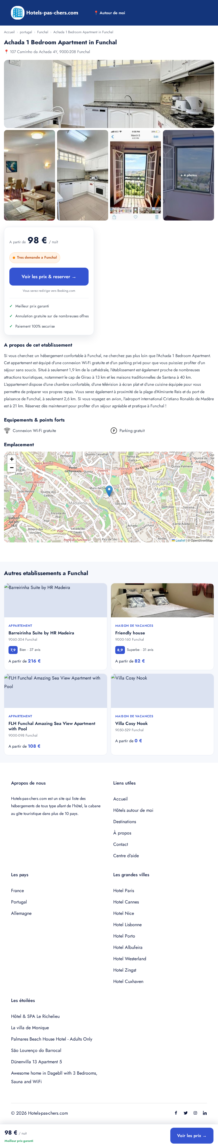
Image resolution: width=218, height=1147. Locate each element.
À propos (122, 833)
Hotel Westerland (129, 958)
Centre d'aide (126, 855)
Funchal (42, 32)
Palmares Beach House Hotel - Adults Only (51, 1039)
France (17, 890)
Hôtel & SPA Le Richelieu (35, 1016)
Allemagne (21, 913)
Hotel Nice (123, 913)
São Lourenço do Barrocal (36, 1050)
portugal (26, 32)
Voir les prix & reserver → (49, 276)
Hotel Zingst (124, 970)
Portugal (19, 902)
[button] (109, 491)
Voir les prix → (192, 1136)
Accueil (9, 32)
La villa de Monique (30, 1027)
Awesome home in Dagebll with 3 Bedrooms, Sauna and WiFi (54, 1077)
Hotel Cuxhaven (128, 981)
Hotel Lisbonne (127, 924)
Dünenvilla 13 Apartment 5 (36, 1061)
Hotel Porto (124, 936)
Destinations (124, 821)
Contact (120, 844)
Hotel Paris (123, 890)
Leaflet (180, 540)
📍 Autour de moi (109, 13)
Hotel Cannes (126, 902)
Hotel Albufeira (127, 947)
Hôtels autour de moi (133, 810)
